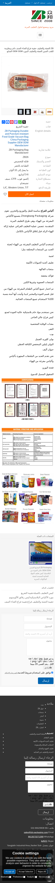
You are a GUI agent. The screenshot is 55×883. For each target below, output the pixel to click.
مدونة (42, 720)
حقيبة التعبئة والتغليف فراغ (40, 602)
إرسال (45, 680)
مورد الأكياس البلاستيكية (42, 597)
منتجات (41, 712)
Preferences (18, 877)
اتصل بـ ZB (40, 727)
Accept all (9, 872)
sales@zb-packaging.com (36, 832)
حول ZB (41, 709)
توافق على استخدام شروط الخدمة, (28, 672)
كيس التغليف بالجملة (43, 593)
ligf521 (44, 841)
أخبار (42, 716)
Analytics (31, 877)
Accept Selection (26, 872)
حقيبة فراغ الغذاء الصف (15, 602)
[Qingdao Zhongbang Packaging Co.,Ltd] (33, 16)
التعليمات (40, 724)
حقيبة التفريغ (27, 593)
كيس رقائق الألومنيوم (19, 597)
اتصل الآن (29, 194)
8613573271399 (35, 837)
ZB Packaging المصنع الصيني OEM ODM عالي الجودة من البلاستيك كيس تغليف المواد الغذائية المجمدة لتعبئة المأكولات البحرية (40, 573)
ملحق (46, 667)
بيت (42, 705)
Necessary (43, 877)
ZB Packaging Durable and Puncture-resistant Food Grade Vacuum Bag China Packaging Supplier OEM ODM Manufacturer (15, 138)
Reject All (42, 872)
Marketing (5, 877)
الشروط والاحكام (11, 673)
